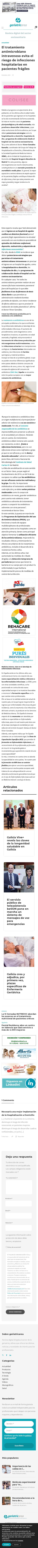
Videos (5, 1382)
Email (7, 1211)
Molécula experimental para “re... (23, 1483)
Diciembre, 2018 (6, 75)
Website (8, 1223)
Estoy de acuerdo (14, 1247)
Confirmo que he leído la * (18, 1436)
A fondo (5, 1376)
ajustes (20, 1541)
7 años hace (5, 1136)
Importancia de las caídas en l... (21, 1467)
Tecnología (6, 1372)
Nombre (8, 1198)
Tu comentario (12, 1178)
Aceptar (6, 1544)
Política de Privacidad (13, 1293)
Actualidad (5, 42)
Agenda (5, 1379)
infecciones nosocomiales (12, 249)
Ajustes (16, 1544)
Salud (4, 1388)
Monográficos (7, 1385)
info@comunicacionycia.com (15, 1289)
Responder (21, 1136)
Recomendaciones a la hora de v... (23, 1499)
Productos (6, 1369)
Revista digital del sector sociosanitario (18, 35)
